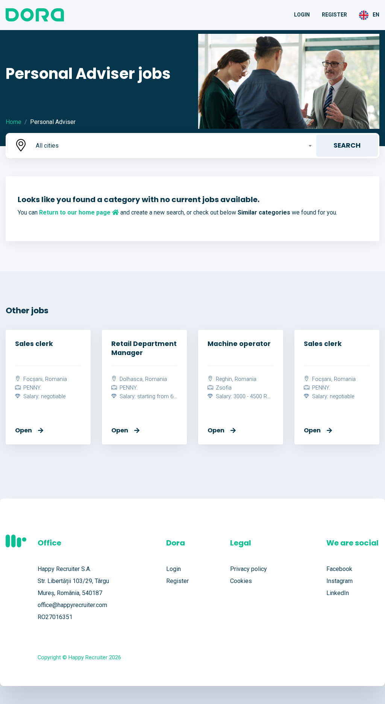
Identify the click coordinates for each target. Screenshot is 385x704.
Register (334, 15)
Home (13, 121)
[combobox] (173, 145)
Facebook (339, 569)
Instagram (339, 581)
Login (302, 15)
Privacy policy (248, 569)
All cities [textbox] (47, 145)
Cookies (241, 581)
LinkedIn (337, 593)
